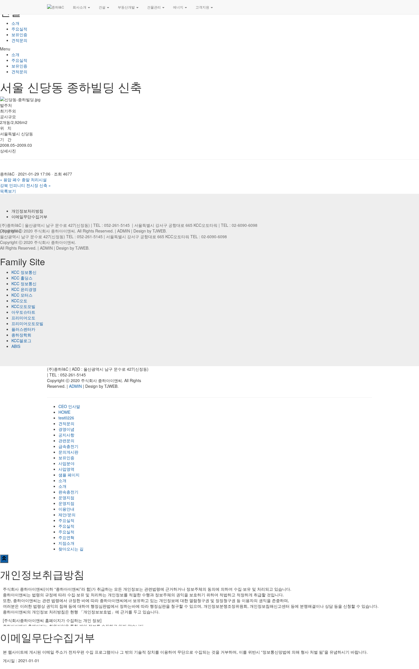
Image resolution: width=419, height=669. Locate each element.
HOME (64, 412)
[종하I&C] (55, 7)
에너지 (178, 7)
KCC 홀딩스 (21, 278)
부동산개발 (127, 7)
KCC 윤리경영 (23, 289)
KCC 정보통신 (23, 272)
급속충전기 (68, 446)
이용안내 (66, 509)
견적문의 (19, 40)
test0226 (66, 418)
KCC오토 (19, 300)
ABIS (15, 346)
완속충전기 (68, 492)
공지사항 (66, 435)
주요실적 (19, 29)
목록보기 (8, 191)
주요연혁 (66, 537)
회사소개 (80, 7)
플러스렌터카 (23, 329)
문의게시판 (68, 452)
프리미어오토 (23, 318)
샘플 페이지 (69, 475)
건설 (102, 7)
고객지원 (203, 7)
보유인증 (19, 34)
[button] (209, 49)
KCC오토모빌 (23, 306)
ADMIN (123, 231)
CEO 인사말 (69, 406)
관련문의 (66, 440)
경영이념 (66, 429)
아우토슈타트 (23, 312)
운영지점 (66, 497)
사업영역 (66, 469)
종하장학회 (21, 335)
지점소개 (66, 543)
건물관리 (154, 7)
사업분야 (66, 463)
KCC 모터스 (21, 295)
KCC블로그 (21, 340)
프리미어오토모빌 (27, 323)
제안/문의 (67, 514)
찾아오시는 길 (71, 549)
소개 (15, 23)
